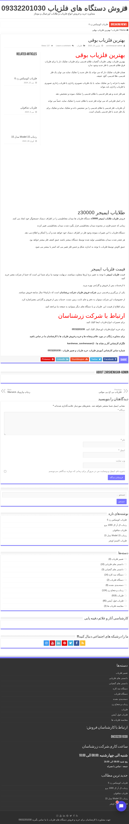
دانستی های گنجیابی (114, 569)
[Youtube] (52, 643)
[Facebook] (76, 643)
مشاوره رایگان (113, 336)
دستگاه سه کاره (116, 574)
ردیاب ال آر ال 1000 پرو (115, 525)
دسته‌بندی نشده (116, 585)
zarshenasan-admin (114, 46)
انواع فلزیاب (106, 322)
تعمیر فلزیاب (117, 559)
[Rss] (82, 643)
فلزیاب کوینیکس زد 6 (98, 24)
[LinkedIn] (58, 643)
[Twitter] (70, 643)
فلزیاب (115, 30)
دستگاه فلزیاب (116, 580)
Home (123, 30)
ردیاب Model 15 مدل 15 (24, 136)
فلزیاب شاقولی (28, 107)
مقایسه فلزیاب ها (115, 606)
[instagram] (46, 643)
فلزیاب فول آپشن (115, 600)
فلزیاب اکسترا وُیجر (118, 540)
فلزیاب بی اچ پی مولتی (110, 391)
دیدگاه (121, 410)
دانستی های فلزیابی (114, 564)
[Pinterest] (64, 643)
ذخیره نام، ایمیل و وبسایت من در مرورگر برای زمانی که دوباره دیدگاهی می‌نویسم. (86, 471)
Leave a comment (63, 46)
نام (123, 440)
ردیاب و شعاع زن (115, 590)
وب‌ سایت (120, 460)
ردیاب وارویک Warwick (18, 391)
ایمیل (121, 450)
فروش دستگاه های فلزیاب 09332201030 (64, 8)
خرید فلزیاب (83, 350)
